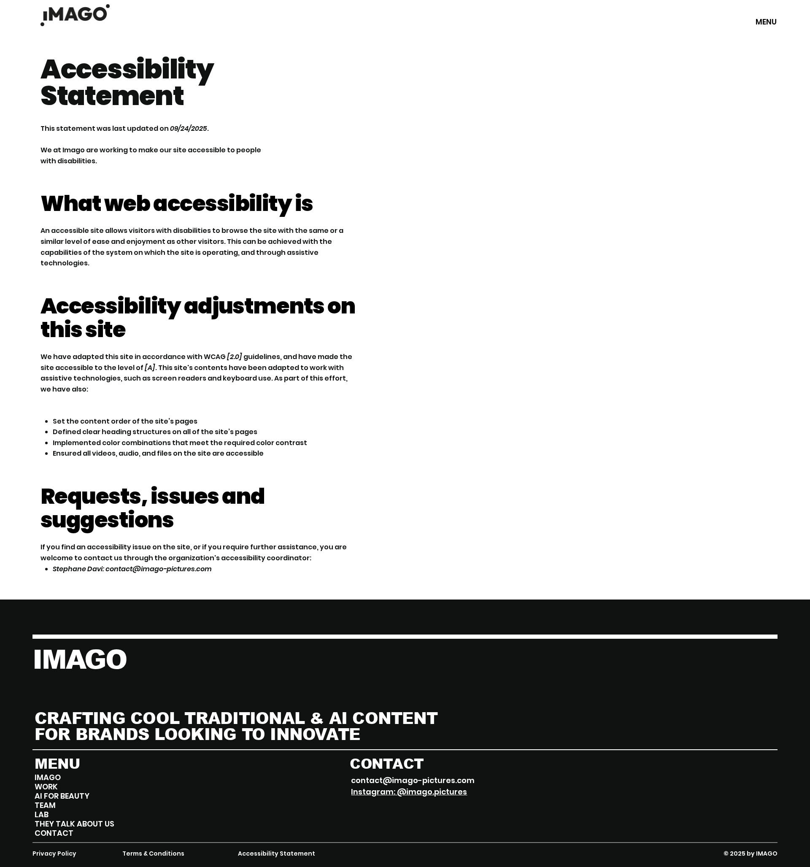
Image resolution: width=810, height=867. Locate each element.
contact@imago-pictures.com (158, 569)
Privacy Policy (54, 853)
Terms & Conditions (153, 853)
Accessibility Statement (276, 853)
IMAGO (79, 659)
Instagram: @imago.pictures (409, 791)
